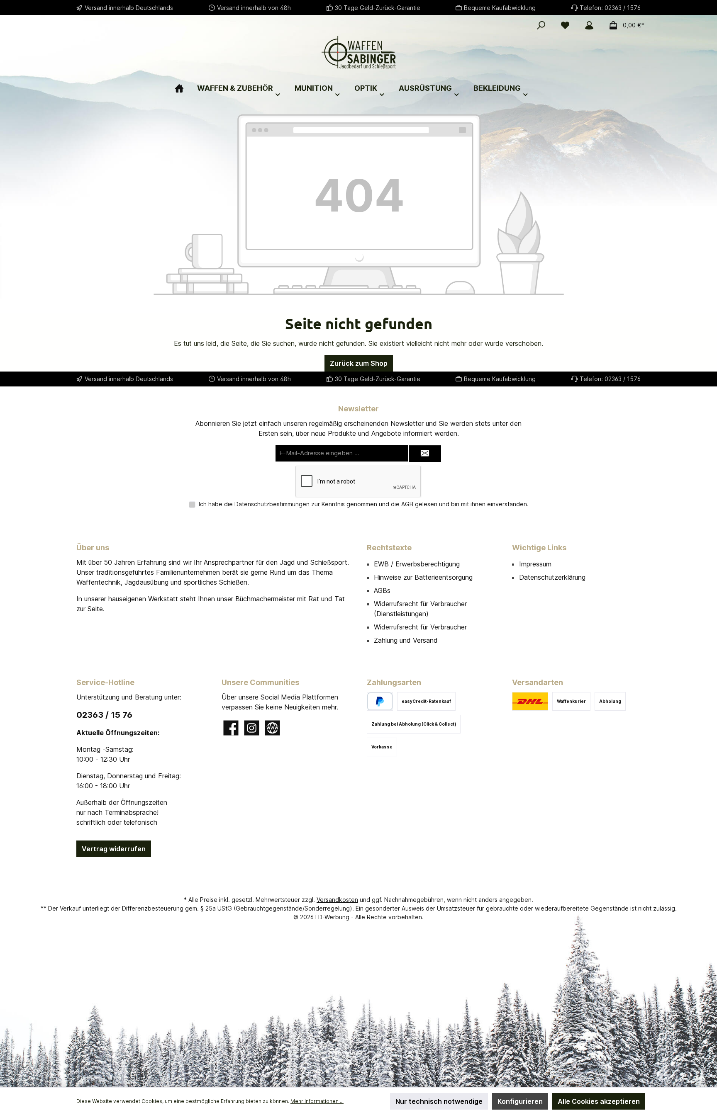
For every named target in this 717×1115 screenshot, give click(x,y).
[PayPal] (380, 701)
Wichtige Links (539, 547)
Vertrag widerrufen (114, 849)
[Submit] (424, 454)
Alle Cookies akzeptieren (599, 1101)
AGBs (382, 590)
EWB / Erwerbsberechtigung (417, 564)
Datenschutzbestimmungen (272, 504)
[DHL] (530, 701)
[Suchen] (541, 25)
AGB (407, 504)
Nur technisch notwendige (439, 1101)
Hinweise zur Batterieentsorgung (423, 577)
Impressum (535, 564)
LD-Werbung (333, 917)
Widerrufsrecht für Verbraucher (420, 627)
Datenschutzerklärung (552, 577)
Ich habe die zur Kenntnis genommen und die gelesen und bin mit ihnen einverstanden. (364, 504)
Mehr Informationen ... (317, 1101)
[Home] (186, 84)
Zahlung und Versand (406, 640)
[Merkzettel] (565, 25)
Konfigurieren (520, 1101)
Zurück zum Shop (359, 363)
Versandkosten (337, 899)
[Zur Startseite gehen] (358, 52)
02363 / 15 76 (104, 715)
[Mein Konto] (589, 25)
